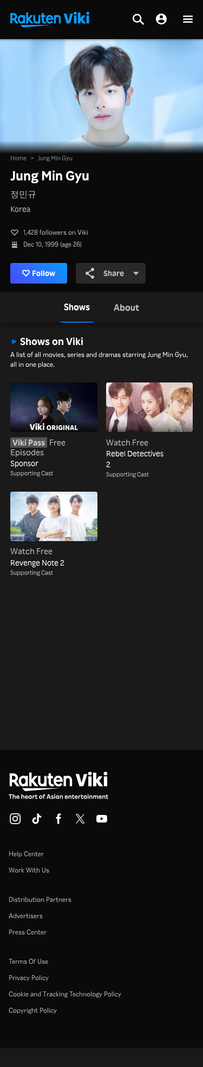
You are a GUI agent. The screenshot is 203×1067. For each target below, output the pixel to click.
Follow (43, 273)
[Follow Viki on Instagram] (15, 822)
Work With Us (29, 870)
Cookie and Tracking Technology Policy (65, 994)
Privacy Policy (29, 978)
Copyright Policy (33, 1010)
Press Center (28, 932)
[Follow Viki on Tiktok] (36, 822)
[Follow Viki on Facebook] (58, 822)
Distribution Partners (40, 899)
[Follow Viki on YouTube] (101, 822)
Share (113, 273)
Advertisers (26, 916)
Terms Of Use (28, 961)
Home (18, 158)
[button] (188, 19)
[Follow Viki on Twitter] (80, 822)
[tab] (77, 307)
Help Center (26, 854)
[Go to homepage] (49, 18)
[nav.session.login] (161, 20)
